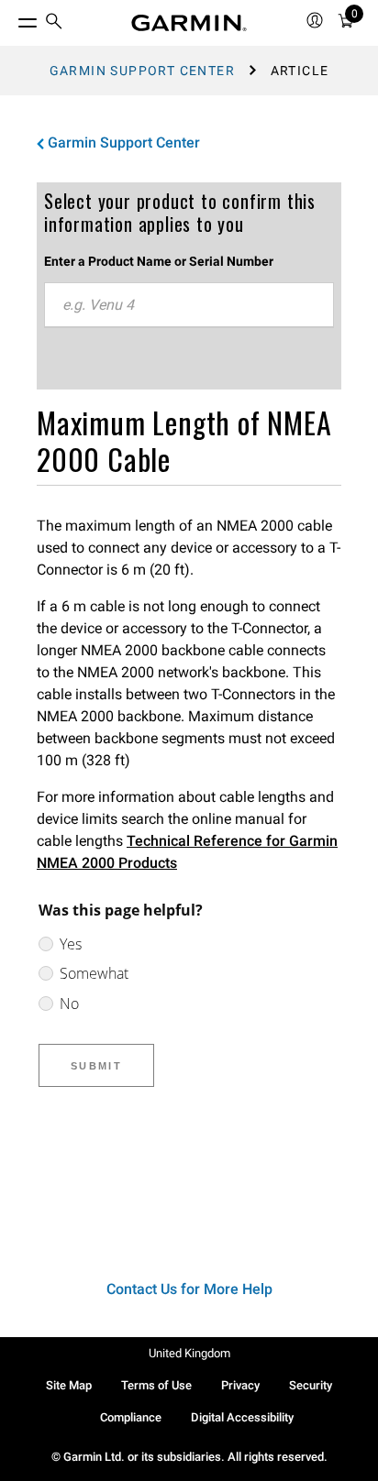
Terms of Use (156, 1385)
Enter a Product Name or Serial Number (158, 261)
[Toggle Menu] (11, 18)
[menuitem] (54, 23)
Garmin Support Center (142, 70)
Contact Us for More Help (189, 1289)
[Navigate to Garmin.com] (189, 23)
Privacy (240, 1385)
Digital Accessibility (242, 1417)
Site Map (69, 1385)
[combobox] (189, 305)
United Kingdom (189, 1353)
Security (310, 1385)
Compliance (130, 1417)
